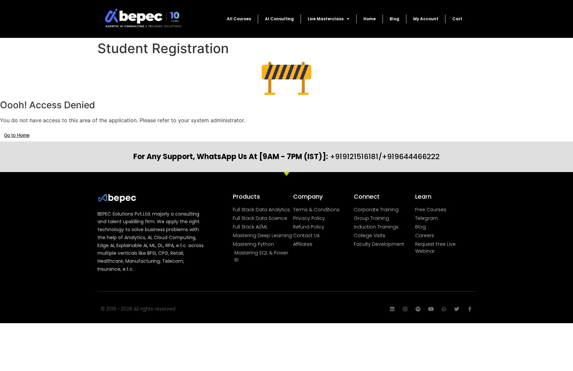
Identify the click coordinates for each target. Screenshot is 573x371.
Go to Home (17, 135)
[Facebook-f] (469, 309)
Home (369, 19)
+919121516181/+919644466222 (286, 156)
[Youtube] (430, 309)
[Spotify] (417, 309)
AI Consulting (279, 19)
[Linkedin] (392, 309)
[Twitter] (456, 309)
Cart (457, 19)
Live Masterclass (326, 19)
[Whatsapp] (443, 309)
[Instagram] (405, 309)
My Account (425, 19)
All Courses (239, 19)
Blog (394, 19)
